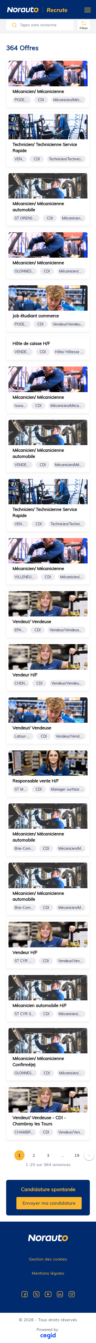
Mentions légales (48, 1273)
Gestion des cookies (48, 1259)
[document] (48, 82)
